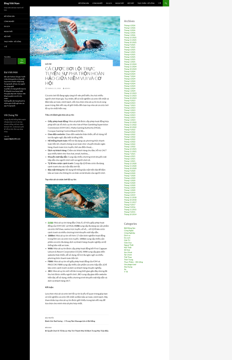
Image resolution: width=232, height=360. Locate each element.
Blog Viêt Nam (11, 3)
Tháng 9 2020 (129, 171)
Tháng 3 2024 (129, 86)
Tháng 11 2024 (130, 66)
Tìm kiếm (7, 57)
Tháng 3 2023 (129, 115)
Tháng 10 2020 (130, 168)
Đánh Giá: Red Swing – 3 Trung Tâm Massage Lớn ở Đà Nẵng (70, 319)
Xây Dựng (128, 267)
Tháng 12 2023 (130, 93)
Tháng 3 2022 (129, 142)
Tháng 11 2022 (130, 125)
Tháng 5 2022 (129, 137)
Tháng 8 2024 (129, 74)
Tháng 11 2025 (130, 40)
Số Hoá (127, 250)
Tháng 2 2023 (129, 117)
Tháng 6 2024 (129, 79)
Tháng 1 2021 (129, 161)
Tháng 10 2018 (130, 200)
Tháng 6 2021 (129, 156)
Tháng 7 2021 (129, 154)
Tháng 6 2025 (129, 49)
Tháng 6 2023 (129, 108)
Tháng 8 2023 (129, 103)
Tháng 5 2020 (129, 180)
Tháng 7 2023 (129, 105)
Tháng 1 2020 (129, 190)
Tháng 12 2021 (130, 149)
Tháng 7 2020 (129, 175)
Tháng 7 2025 (129, 47)
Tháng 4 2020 (129, 183)
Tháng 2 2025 (129, 59)
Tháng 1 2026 (129, 35)
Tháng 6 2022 (129, 134)
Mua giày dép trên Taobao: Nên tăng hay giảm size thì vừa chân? (15, 96)
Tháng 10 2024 (130, 69)
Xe (125, 269)
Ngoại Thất (119, 3)
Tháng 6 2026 (129, 25)
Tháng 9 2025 (129, 45)
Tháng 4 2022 (129, 139)
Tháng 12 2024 (130, 64)
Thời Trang (128, 259)
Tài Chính (128, 255)
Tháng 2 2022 (129, 144)
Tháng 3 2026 (129, 30)
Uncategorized (130, 264)
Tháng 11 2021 (130, 151)
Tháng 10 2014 (130, 214)
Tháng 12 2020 (130, 163)
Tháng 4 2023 (129, 112)
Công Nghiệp (97, 3)
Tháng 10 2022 (130, 127)
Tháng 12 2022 (130, 122)
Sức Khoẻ (128, 252)
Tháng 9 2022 (129, 129)
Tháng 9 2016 (129, 207)
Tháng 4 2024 (129, 83)
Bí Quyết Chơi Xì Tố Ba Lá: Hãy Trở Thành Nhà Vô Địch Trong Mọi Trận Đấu (76, 329)
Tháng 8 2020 (129, 173)
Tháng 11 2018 (130, 197)
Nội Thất (130, 3)
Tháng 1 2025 (129, 62)
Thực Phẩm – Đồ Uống (146, 3)
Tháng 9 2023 (129, 100)
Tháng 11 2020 (130, 166)
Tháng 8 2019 (129, 192)
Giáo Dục (128, 242)
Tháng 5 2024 (129, 81)
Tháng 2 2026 (129, 32)
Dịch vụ (127, 235)
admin (67, 88)
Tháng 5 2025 (129, 52)
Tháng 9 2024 (129, 71)
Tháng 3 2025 (129, 57)
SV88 (50, 222)
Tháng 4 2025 (129, 54)
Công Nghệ (128, 230)
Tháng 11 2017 (130, 202)
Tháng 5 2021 (129, 158)
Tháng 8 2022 (129, 132)
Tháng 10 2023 (130, 98)
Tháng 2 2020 (129, 188)
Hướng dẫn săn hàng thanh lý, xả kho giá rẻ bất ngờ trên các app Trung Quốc (14, 103)
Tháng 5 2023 (129, 110)
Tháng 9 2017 (129, 204)
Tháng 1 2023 (129, 120)
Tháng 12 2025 (130, 37)
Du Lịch (109, 3)
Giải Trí (48, 64)
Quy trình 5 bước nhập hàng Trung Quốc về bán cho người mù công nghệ (14, 83)
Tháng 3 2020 (129, 185)
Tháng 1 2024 (129, 91)
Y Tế (159, 3)
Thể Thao (128, 257)
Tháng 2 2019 (129, 195)
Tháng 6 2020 (129, 178)
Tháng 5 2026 (129, 28)
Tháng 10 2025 (130, 42)
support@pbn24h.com (12, 139)
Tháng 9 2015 (129, 212)
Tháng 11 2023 (130, 95)
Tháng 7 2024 (129, 76)
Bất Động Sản (83, 3)
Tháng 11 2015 (130, 209)
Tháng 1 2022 (129, 146)
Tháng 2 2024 (129, 88)
